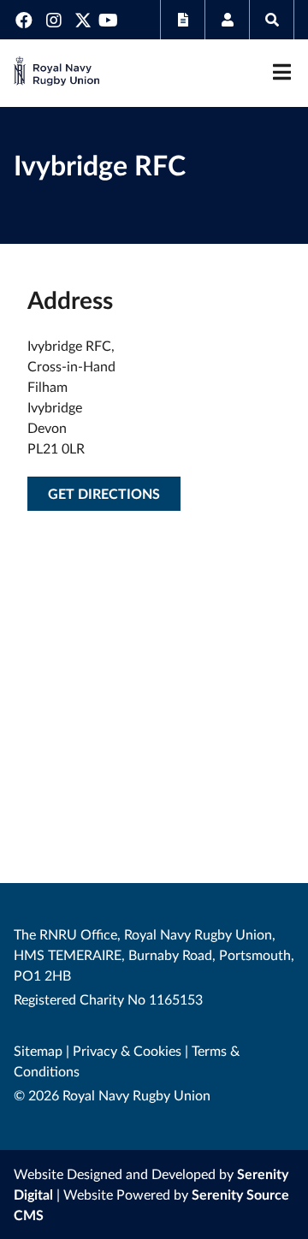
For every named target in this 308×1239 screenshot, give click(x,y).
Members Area (226, 19)
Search (271, 19)
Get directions (104, 493)
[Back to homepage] (56, 73)
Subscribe (182, 19)
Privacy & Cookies (127, 1050)
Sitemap (38, 1050)
